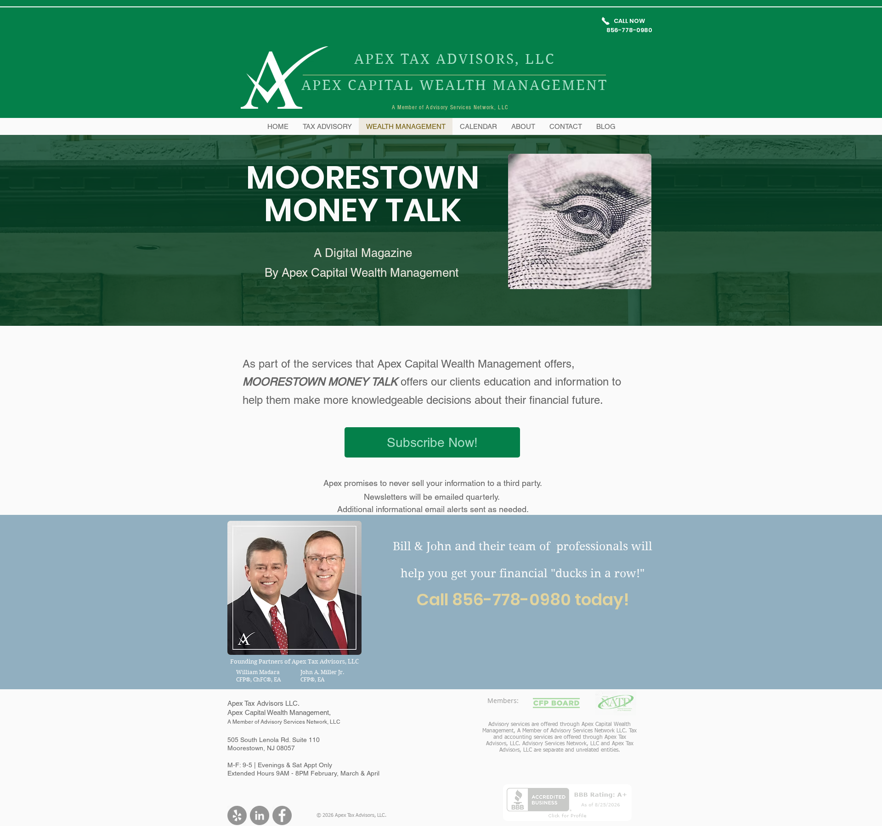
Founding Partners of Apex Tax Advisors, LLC (294, 661)
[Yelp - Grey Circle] (237, 815)
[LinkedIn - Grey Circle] (259, 815)
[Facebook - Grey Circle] (282, 815)
